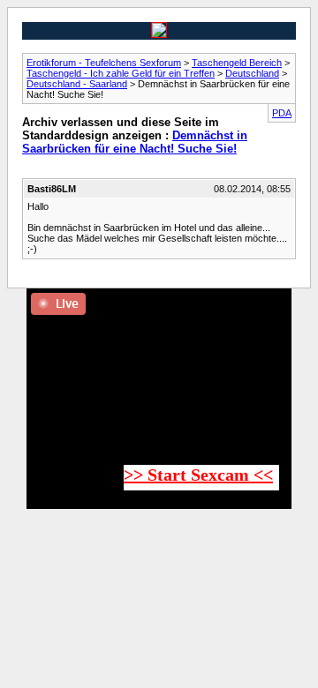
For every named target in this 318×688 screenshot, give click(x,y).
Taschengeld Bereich (237, 62)
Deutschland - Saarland (76, 84)
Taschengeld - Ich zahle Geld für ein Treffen (120, 73)
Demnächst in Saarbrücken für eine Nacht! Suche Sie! (134, 142)
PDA (282, 113)
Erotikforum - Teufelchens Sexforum (103, 62)
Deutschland (252, 73)
